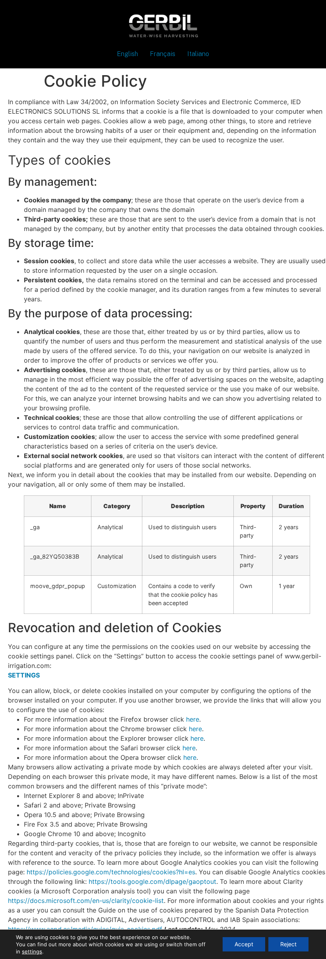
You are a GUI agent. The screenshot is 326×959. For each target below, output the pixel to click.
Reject (288, 944)
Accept (244, 944)
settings (32, 951)
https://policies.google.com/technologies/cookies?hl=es (111, 872)
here (192, 719)
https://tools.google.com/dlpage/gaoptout (152, 881)
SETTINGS (24, 675)
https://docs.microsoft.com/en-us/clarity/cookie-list (86, 901)
